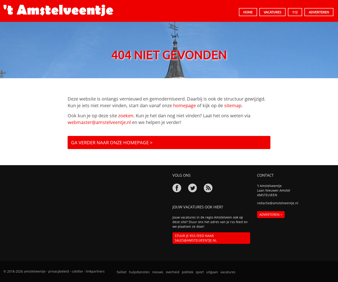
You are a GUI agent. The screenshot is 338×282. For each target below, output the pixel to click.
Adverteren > (270, 214)
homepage (184, 105)
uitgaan (212, 272)
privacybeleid (58, 271)
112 (295, 12)
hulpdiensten (139, 272)
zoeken (125, 115)
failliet (121, 272)
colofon (77, 271)
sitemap (232, 105)
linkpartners (95, 271)
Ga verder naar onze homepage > (111, 142)
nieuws (157, 272)
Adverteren (319, 12)
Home (248, 12)
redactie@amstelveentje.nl (277, 203)
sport (200, 272)
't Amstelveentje (58, 10)
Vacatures (272, 12)
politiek (187, 272)
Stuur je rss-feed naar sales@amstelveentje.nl (196, 237)
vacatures (228, 272)
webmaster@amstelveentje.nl (99, 122)
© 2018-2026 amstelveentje (24, 271)
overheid (172, 272)
